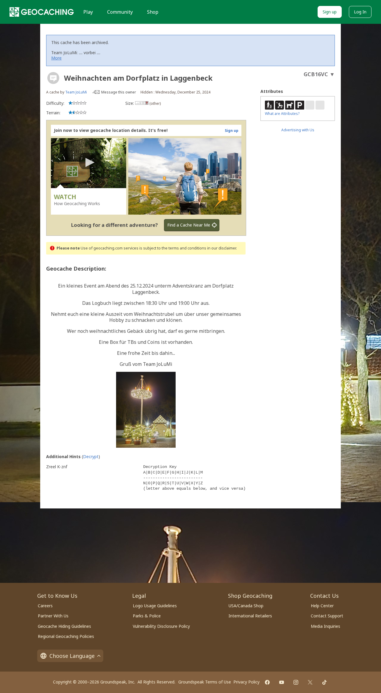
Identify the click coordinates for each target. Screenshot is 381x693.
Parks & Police (147, 616)
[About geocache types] (53, 78)
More (56, 58)
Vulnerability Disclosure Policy (161, 626)
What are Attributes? (282, 113)
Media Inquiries (325, 626)
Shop (152, 12)
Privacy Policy (246, 682)
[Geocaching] (42, 12)
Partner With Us (53, 616)
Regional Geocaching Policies (66, 636)
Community (120, 12)
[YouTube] (281, 682)
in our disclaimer (221, 248)
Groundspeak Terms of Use (204, 682)
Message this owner (118, 92)
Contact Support (327, 616)
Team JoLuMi (76, 92)
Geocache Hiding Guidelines (64, 626)
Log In (360, 12)
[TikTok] (324, 682)
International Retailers (250, 616)
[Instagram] (295, 682)
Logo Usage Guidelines (155, 605)
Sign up (330, 12)
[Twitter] (310, 682)
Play (88, 12)
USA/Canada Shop (246, 605)
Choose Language (72, 655)
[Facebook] (267, 682)
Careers (45, 605)
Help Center (322, 605)
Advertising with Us (297, 129)
